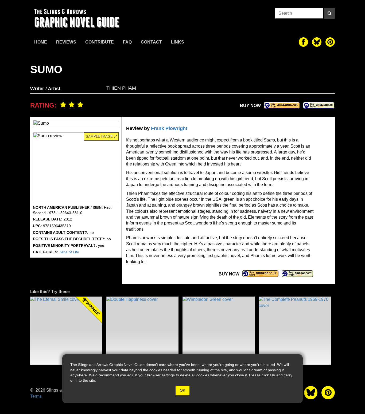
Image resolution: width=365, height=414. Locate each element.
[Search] (329, 13)
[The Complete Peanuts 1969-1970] (295, 331)
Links (177, 42)
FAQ (127, 42)
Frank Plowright (169, 128)
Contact (151, 42)
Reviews (66, 42)
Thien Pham (121, 88)
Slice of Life (69, 252)
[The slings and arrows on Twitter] (316, 42)
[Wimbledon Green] (219, 331)
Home (40, 42)
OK (182, 390)
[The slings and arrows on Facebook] (303, 42)
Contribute (99, 42)
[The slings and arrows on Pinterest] (330, 42)
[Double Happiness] (142, 331)
